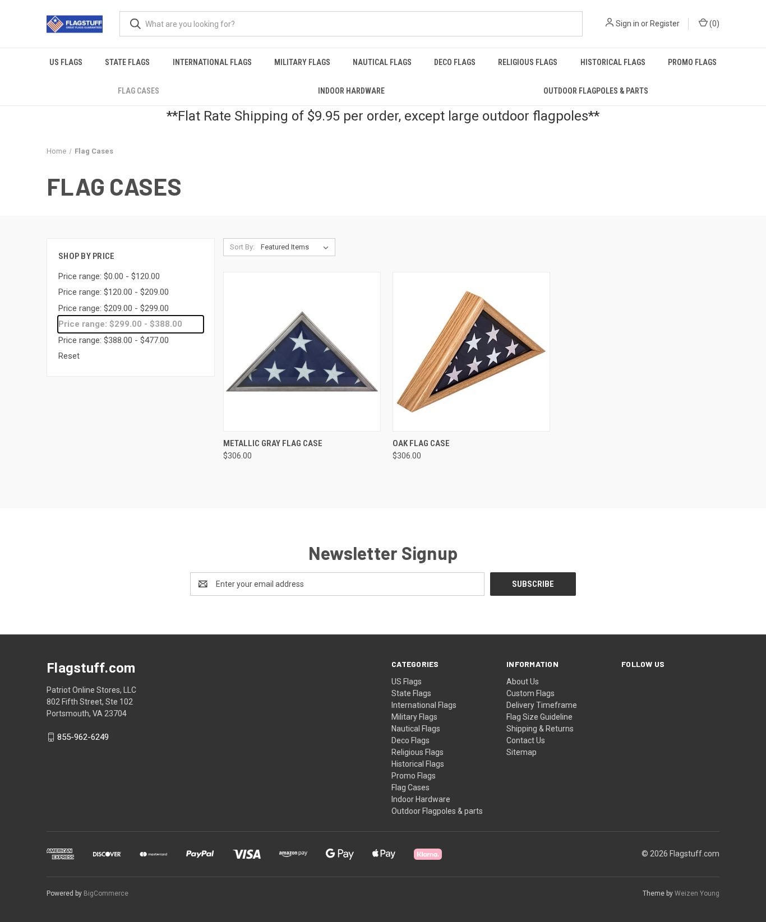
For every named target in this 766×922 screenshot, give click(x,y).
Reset (69, 356)
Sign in (627, 23)
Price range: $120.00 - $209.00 (113, 292)
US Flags (65, 62)
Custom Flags (530, 693)
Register (665, 23)
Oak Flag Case (421, 443)
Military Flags (302, 62)
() (713, 23)
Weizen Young (697, 893)
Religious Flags (527, 62)
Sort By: (242, 247)
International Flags (212, 62)
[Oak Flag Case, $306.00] (471, 351)
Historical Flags (612, 62)
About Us (522, 681)
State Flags (127, 62)
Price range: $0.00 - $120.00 (109, 276)
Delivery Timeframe (541, 705)
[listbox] (297, 247)
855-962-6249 (83, 737)
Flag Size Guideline (539, 716)
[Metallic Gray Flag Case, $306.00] (302, 351)
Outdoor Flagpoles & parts (595, 90)
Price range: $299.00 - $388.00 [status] (120, 324)
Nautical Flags (382, 62)
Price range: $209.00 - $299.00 (113, 308)
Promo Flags (692, 62)
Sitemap (521, 752)
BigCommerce (106, 893)
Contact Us (525, 740)
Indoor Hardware (351, 90)
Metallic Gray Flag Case (272, 443)
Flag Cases (138, 90)
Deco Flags (455, 62)
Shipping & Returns (540, 728)
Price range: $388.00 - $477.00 (113, 340)
